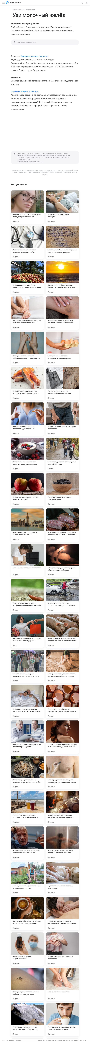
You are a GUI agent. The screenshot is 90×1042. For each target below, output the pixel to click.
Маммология (30, 9)
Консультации (17, 9)
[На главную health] (15, 2)
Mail (3, 1040)
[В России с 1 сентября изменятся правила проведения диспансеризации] (27, 737)
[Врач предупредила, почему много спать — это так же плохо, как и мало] (27, 701)
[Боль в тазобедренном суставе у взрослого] (62, 419)
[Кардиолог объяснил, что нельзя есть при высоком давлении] (27, 913)
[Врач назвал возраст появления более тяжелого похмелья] (27, 843)
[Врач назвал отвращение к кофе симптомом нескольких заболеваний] (62, 1019)
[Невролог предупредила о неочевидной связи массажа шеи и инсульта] (62, 913)
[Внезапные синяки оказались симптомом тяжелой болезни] (62, 313)
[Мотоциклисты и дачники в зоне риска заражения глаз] (27, 878)
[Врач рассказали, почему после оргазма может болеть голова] (62, 666)
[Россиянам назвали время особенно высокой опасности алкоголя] (27, 807)
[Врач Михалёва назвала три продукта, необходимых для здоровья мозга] (27, 383)
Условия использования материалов (58, 1040)
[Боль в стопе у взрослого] (62, 984)
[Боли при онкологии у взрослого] (27, 560)
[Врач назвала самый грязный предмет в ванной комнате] (62, 843)
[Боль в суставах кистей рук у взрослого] (62, 949)
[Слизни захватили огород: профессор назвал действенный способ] (27, 595)
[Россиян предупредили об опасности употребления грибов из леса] (27, 772)
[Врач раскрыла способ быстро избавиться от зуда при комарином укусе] (27, 984)
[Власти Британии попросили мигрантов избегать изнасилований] (27, 525)
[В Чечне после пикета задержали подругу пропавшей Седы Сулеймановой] (27, 207)
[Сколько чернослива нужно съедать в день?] (62, 489)
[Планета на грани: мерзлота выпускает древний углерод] (27, 1019)
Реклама (19, 1040)
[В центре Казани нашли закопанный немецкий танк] (62, 383)
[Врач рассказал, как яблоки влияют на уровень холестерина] (27, 277)
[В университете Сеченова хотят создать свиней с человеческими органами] (62, 631)
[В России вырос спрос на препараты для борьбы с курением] (27, 419)
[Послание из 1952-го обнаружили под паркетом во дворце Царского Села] (62, 242)
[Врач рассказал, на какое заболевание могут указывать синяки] (27, 348)
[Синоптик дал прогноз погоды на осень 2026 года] (62, 454)
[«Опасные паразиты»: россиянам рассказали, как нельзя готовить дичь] (62, 525)
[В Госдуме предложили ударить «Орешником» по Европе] (62, 560)
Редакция (41, 1040)
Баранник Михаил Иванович (34, 56)
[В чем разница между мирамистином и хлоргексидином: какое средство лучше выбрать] (27, 949)
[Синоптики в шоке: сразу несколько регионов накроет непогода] (27, 666)
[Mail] (7, 2)
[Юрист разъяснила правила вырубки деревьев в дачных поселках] (62, 807)
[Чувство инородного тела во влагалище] (62, 878)
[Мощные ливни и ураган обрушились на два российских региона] (62, 595)
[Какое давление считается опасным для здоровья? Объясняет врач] (27, 242)
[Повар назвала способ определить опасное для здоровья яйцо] (62, 348)
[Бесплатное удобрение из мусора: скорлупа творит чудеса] (62, 701)
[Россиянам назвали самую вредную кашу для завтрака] (27, 454)
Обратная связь (76, 1040)
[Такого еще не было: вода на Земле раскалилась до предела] (62, 277)
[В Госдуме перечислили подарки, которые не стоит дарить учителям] (27, 631)
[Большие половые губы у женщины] (62, 207)
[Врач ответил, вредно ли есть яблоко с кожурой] (27, 489)
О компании (10, 1040)
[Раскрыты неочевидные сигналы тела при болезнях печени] (27, 313)
